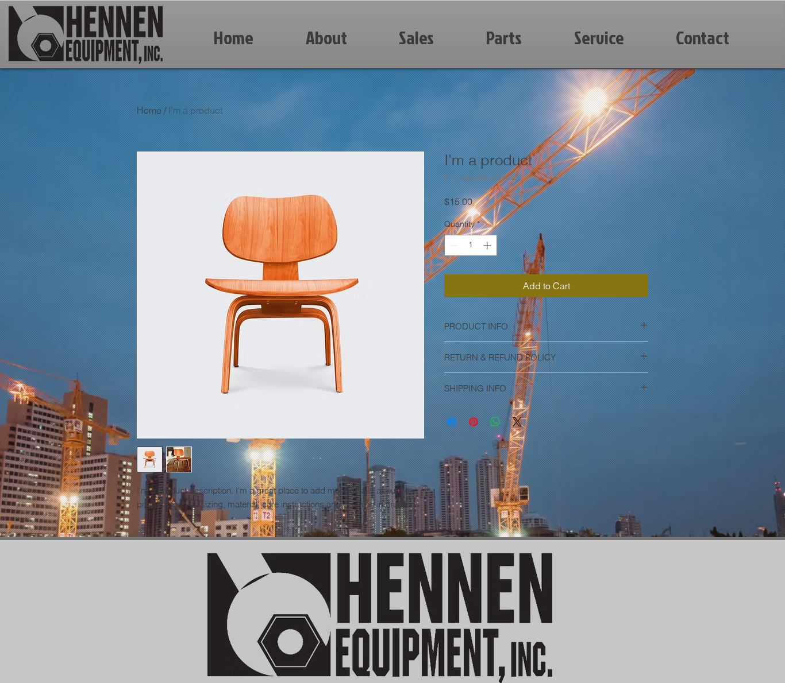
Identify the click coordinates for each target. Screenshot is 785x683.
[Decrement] (453, 245)
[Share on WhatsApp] (495, 422)
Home (149, 110)
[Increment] (488, 245)
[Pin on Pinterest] (473, 422)
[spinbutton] (470, 245)
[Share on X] (517, 422)
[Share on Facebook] (452, 422)
